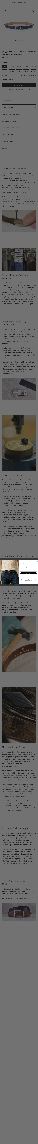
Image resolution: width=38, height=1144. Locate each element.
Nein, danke (28, 576)
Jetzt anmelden (28, 573)
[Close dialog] (37, 561)
